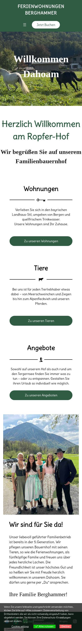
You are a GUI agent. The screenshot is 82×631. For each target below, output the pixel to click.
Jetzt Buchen (46, 25)
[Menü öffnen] (24, 24)
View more (28, 621)
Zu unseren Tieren (41, 321)
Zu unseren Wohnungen (41, 241)
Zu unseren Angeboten (41, 395)
